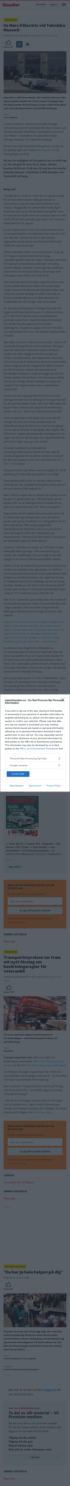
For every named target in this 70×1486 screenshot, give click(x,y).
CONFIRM (18, 774)
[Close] (64, 700)
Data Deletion (17, 785)
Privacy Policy (53, 785)
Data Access (35, 785)
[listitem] (35, 758)
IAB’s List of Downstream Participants (39, 748)
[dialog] (35, 743)
